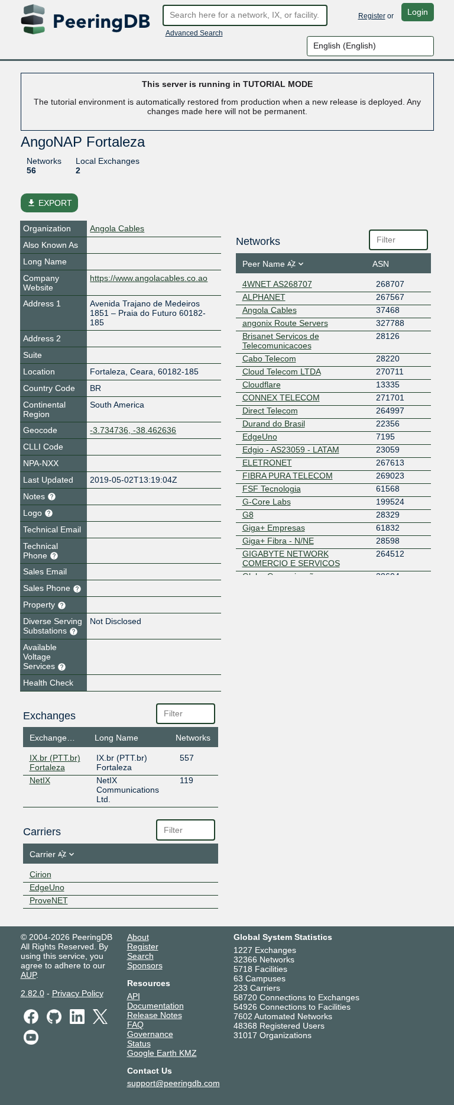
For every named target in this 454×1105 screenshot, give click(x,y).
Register (371, 16)
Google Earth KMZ (162, 1053)
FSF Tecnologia (271, 488)
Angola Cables (117, 228)
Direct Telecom (270, 410)
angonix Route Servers (285, 323)
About (138, 937)
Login (417, 12)
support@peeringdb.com (173, 1083)
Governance (150, 1034)
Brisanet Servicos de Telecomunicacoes (280, 340)
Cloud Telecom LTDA (281, 371)
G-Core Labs (266, 501)
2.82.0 (32, 993)
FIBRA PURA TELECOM (287, 475)
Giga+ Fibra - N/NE (278, 540)
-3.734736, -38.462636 (133, 430)
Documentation (155, 1005)
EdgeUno (47, 887)
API (133, 996)
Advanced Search (194, 33)
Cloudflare (261, 384)
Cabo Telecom (269, 358)
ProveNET (49, 900)
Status (139, 1043)
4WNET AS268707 (277, 284)
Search (140, 956)
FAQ (135, 1024)
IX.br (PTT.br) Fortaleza (55, 762)
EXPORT (49, 203)
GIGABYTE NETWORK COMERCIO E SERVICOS (291, 558)
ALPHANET (264, 297)
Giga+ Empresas (273, 527)
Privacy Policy (77, 993)
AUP (28, 975)
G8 (248, 514)
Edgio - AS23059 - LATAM (290, 449)
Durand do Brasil (273, 423)
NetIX (40, 780)
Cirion (40, 874)
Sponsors (145, 965)
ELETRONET (267, 462)
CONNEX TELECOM (281, 397)
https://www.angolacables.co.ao (148, 278)
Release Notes (154, 1015)
